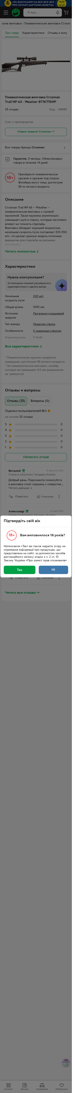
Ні (53, 570)
